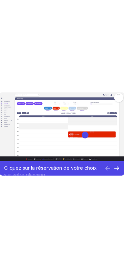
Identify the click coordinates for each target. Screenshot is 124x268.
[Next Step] (117, 168)
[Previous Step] (108, 168)
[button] (52, 168)
